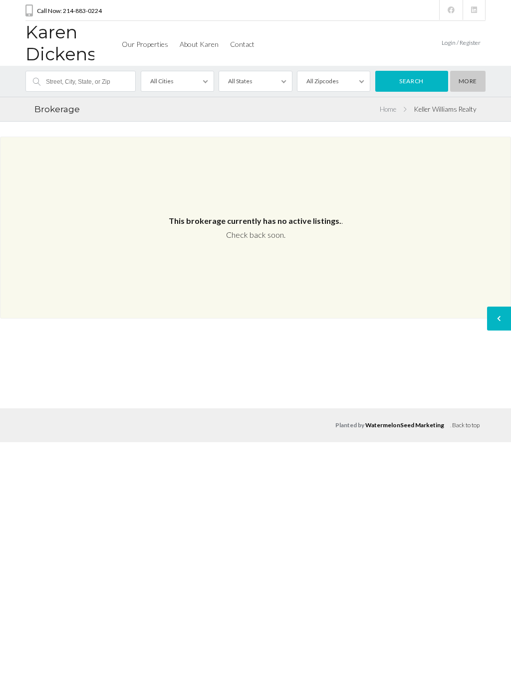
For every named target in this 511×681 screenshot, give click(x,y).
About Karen (199, 44)
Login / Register (461, 42)
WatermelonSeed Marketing (404, 425)
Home (388, 109)
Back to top (466, 425)
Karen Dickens (60, 43)
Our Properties (145, 44)
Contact (242, 44)
